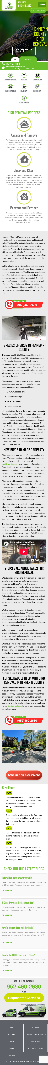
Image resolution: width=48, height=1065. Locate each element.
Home (12, 1027)
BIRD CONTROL (28, 59)
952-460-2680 (24, 5)
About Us (11, 1034)
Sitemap (12, 1055)
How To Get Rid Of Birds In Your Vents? (18, 955)
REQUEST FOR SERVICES (38, 11)
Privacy (12, 1048)
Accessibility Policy (36, 1048)
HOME (15, 59)
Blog (12, 1041)
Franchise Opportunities (36, 1034)
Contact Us (35, 1041)
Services (35, 1027)
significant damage (10, 464)
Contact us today (15, 706)
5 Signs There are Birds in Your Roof (17, 902)
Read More (7, 890)
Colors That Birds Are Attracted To (17, 877)
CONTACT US (24, 51)
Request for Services (24, 997)
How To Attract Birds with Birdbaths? (18, 927)
